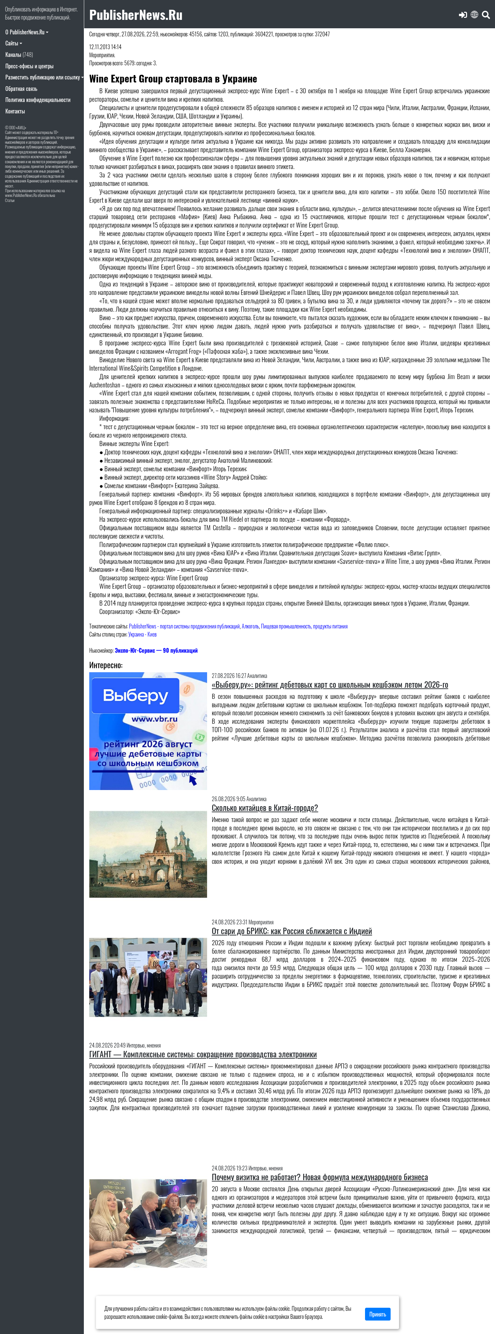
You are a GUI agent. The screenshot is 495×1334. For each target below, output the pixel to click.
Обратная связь (21, 88)
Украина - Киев (142, 634)
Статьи (9, 200)
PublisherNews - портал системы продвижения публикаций (184, 626)
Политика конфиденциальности (37, 100)
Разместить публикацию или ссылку (42, 77)
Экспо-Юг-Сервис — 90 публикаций (156, 650)
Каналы (19, 54)
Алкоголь (250, 626)
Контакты (15, 111)
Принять (377, 1314)
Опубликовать (18, 9)
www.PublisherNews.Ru (21, 195)
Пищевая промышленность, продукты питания (304, 626)
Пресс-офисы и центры (29, 66)
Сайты (11, 43)
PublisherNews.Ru (136, 14)
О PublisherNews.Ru (24, 32)
